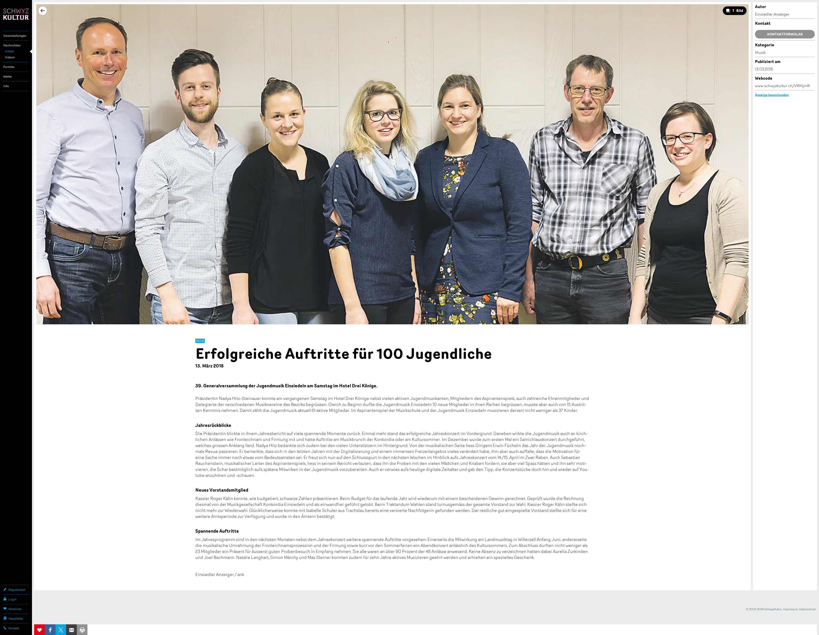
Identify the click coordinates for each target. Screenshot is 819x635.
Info (6, 86)
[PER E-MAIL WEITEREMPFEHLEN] (71, 629)
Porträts (9, 67)
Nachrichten (11, 45)
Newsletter (15, 618)
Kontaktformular (785, 34)
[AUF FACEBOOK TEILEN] (50, 629)
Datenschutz (807, 609)
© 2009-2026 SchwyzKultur (764, 609)
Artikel (9, 51)
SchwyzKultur (16, 14)
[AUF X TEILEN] (60, 629)
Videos (10, 57)
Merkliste (14, 609)
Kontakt (13, 628)
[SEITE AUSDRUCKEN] (82, 629)
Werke (7, 76)
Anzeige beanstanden (772, 94)
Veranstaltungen (14, 35)
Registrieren (16, 589)
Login (12, 599)
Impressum (790, 609)
